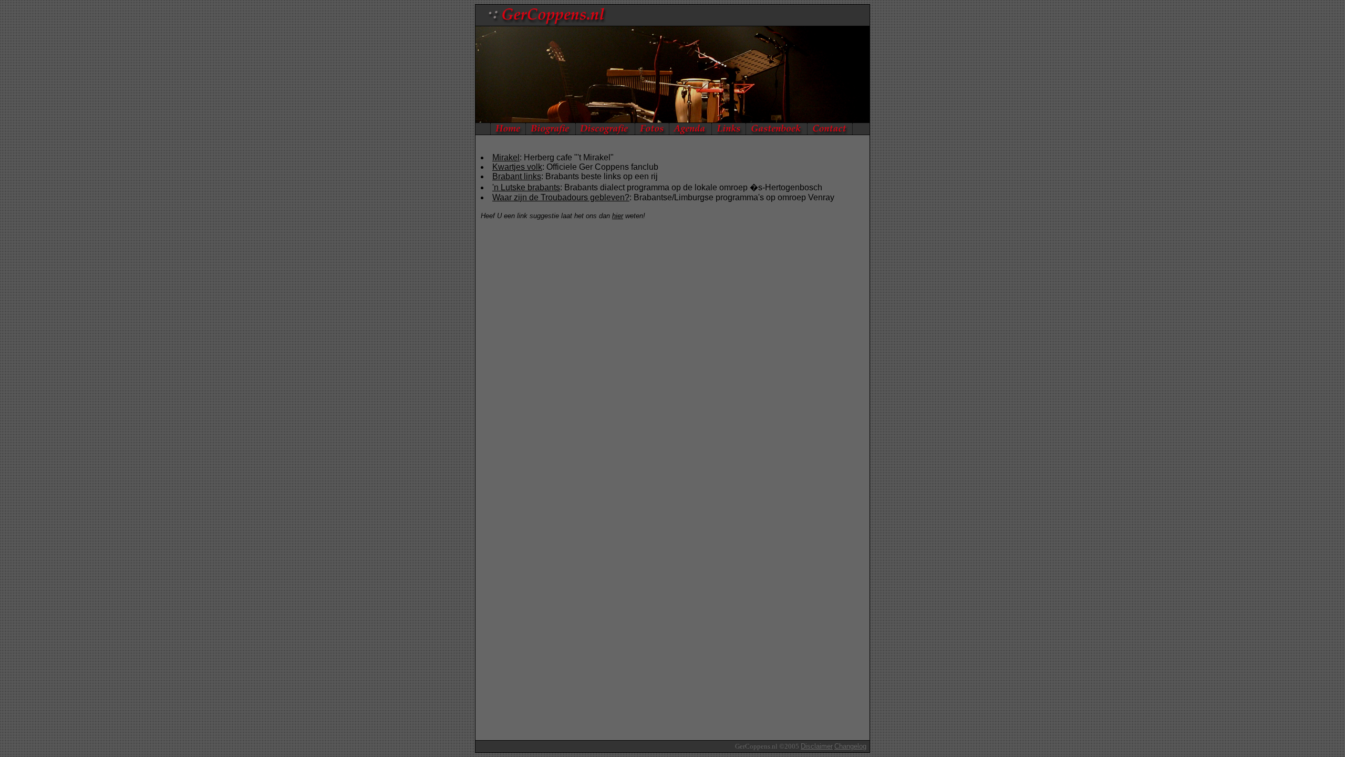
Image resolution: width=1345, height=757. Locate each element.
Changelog (850, 746)
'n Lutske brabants (526, 187)
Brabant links (516, 176)
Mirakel (506, 157)
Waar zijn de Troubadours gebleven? (560, 197)
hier (617, 216)
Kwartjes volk (517, 166)
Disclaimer (817, 746)
